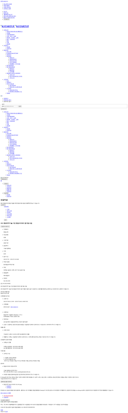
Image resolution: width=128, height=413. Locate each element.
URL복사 (6, 206)
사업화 (8, 33)
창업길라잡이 (13, 59)
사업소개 (6, 111)
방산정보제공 (10, 65)
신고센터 (9, 88)
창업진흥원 (6, 5)
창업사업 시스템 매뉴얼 (15, 87)
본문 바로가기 (4, 1)
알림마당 (6, 132)
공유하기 (3, 205)
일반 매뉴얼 (12, 85)
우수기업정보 (13, 62)
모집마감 (9, 48)
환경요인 (11, 68)
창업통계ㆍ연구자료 (14, 64)
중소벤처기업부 (8, 4)
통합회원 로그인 (8, 14)
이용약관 (6, 397)
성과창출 (11, 71)
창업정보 (9, 56)
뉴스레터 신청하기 (5, 400)
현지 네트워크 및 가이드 (15, 76)
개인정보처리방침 (8, 395)
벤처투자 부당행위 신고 (15, 91)
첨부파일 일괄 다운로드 (6, 381)
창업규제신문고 (13, 90)
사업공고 (6, 127)
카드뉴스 (9, 54)
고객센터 (6, 161)
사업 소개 (12, 74)
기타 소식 (12, 77)
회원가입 (6, 13)
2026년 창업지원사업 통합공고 (15, 31)
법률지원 (9, 190)
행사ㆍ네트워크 (11, 39)
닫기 (6, 220)
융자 (8, 40)
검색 (3, 106)
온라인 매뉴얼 (10, 83)
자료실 (8, 93)
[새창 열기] (1, 95)
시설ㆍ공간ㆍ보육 (11, 36)
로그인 (5, 11)
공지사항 (9, 51)
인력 (8, 42)
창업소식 (11, 57)
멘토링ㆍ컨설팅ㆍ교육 (12, 37)
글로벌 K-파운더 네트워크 (13, 73)
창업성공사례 (13, 60)
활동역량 (11, 70)
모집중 (8, 47)
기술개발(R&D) (11, 34)
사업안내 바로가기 (5, 226)
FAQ (8, 81)
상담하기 (9, 82)
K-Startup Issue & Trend (12, 53)
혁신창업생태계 (11, 67)
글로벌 (8, 44)
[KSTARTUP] (15, 26)
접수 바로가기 (14, 307)
